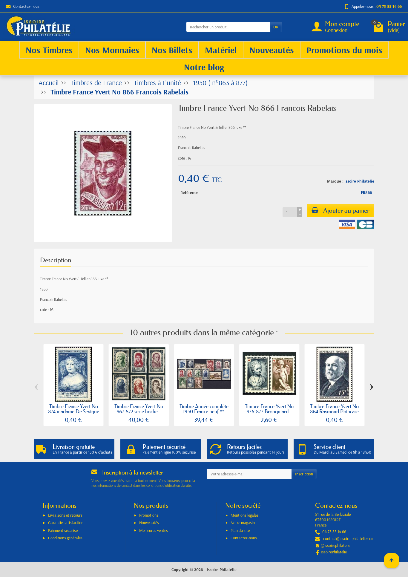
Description (55, 260)
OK (275, 27)
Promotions (148, 515)
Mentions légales (244, 515)
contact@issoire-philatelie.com (348, 538)
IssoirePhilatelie (334, 552)
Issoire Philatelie (359, 181)
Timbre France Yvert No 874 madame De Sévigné (73, 408)
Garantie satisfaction (65, 522)
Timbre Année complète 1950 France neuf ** (204, 408)
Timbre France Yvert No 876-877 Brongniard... (269, 408)
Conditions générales (65, 538)
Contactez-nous (26, 6)
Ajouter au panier (346, 210)
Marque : (335, 181)
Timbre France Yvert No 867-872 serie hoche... (138, 408)
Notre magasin (243, 522)
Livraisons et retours (65, 515)
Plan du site (240, 530)
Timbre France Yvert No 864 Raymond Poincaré (334, 408)
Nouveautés (149, 522)
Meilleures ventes (153, 530)
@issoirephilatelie (335, 545)
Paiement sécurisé (63, 530)
